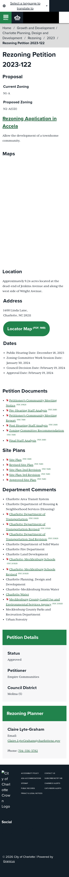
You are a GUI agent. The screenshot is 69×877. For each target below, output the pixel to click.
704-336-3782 (28, 751)
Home (7, 27)
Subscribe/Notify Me (53, 778)
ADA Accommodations (31, 778)
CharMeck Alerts (52, 783)
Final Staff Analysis (27, 440)
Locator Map (26, 329)
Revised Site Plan (26, 465)
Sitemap (24, 783)
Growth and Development (36, 27)
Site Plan (20, 460)
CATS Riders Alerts (53, 788)
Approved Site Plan (27, 480)
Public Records (28, 788)
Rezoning (35, 37)
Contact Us (50, 773)
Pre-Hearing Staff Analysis (33, 410)
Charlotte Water (17, 594)
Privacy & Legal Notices (31, 793)
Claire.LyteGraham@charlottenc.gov (34, 741)
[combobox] (24, 6)
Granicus (9, 861)
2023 (51, 37)
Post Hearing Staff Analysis (33, 425)
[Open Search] (64, 17)
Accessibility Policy (30, 773)
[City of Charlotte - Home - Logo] (17, 17)
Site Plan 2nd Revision (30, 470)
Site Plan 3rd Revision (29, 475)
